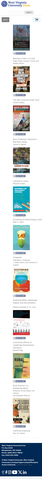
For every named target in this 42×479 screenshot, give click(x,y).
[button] (36, 20)
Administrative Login (24, 465)
